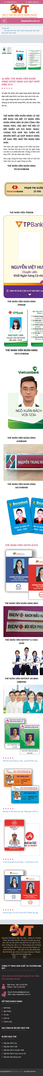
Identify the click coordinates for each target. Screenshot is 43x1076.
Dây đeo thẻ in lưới (10, 1046)
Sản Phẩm (7, 1011)
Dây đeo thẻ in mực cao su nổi (15, 1053)
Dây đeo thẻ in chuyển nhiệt (14, 1050)
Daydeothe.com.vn (30, 20)
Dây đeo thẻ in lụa (10, 1043)
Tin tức (6, 1014)
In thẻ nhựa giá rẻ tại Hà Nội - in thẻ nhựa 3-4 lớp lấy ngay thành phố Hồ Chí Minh (21, 862)
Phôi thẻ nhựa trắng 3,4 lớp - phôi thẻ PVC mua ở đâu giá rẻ (21, 761)
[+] (27, 59)
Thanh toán (8, 1021)
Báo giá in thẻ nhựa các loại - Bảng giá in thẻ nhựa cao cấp (21, 811)
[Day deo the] (14, 956)
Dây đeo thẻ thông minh (12, 1057)
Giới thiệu (7, 1008)
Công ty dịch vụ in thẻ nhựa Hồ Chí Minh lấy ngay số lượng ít (21, 912)
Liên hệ (6, 1018)
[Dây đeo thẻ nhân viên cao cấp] (21, 11)
